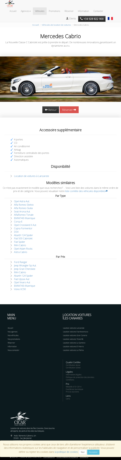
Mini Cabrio (20, 245)
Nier (83, 452)
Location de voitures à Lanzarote (31, 176)
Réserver (69, 11)
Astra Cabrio (20, 252)
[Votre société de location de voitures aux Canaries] (11, 3)
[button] (111, 17)
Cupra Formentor (23, 228)
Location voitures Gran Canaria (75, 335)
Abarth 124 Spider (23, 235)
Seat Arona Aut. (22, 211)
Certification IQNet (73, 367)
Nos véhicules (13, 335)
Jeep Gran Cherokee (24, 269)
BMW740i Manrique (24, 218)
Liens (68, 398)
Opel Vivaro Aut (22, 282)
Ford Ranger (20, 262)
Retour (52, 110)
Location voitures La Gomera (74, 343)
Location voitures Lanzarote (73, 328)
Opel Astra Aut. (22, 201)
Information (83, 11)
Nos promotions (14, 339)
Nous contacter (13, 350)
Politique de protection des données (80, 377)
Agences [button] (25, 11)
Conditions (70, 380)
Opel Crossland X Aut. (25, 225)
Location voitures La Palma (73, 350)
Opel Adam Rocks (23, 248)
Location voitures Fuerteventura (75, 331)
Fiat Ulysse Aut (21, 279)
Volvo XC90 (20, 289)
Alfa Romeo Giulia (23, 208)
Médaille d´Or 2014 (73, 386)
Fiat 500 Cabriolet (23, 238)
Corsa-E (18, 221)
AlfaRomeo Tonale (23, 214)
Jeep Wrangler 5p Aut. (25, 265)
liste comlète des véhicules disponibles (85, 191)
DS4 (16, 231)
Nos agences (12, 331)
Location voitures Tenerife (73, 339)
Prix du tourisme (72, 391)
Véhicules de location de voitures (56, 25)
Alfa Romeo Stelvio (24, 204)
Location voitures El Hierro (73, 346)
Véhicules (39, 11)
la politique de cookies (66, 451)
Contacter (98, 11)
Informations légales (73, 374)
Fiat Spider (19, 241)
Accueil (13, 11)
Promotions (54, 11)
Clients (72, 18)
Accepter (93, 452)
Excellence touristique (74, 389)
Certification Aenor (73, 365)
